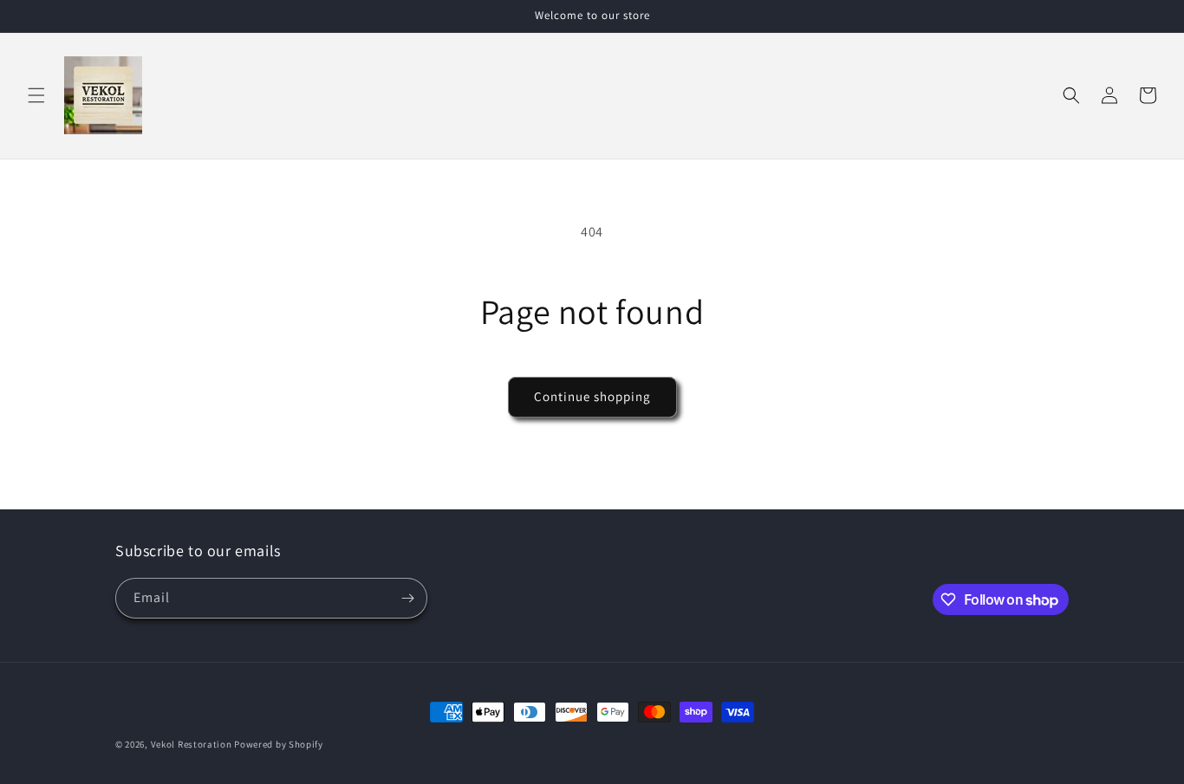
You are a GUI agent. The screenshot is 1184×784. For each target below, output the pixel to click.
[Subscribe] (407, 598)
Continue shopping (592, 396)
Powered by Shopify (278, 744)
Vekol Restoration (191, 744)
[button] (36, 95)
